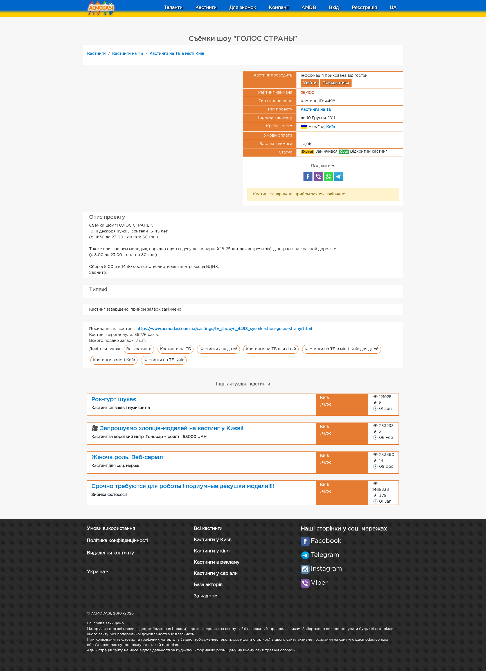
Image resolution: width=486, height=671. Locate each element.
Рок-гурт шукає (113, 399)
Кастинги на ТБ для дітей (271, 349)
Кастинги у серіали (216, 573)
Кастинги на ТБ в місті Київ (177, 53)
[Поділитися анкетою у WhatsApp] (328, 176)
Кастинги (96, 53)
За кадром (205, 596)
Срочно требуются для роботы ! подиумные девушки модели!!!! (182, 486)
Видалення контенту (110, 553)
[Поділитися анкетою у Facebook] (307, 176)
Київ (330, 126)
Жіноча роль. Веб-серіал (127, 457)
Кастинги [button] (206, 8)
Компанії (279, 8)
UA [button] (393, 8)
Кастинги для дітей (218, 349)
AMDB (309, 8)
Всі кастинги (139, 349)
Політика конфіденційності (117, 541)
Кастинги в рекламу (216, 562)
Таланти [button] (173, 8)
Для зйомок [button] (243, 8)
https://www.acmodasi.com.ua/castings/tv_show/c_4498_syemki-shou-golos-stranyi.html (224, 329)
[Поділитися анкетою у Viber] (318, 176)
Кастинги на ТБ (127, 53)
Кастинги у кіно (212, 551)
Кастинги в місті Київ (114, 360)
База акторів (208, 585)
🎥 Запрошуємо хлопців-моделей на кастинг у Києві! (167, 428)
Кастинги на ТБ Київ (163, 360)
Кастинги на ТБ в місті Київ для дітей (342, 349)
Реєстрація (364, 8)
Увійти (309, 83)
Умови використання (111, 529)
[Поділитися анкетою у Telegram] (338, 176)
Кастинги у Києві (213, 540)
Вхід (334, 8)
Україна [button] (96, 572)
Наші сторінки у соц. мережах (344, 528)
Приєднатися (336, 83)
